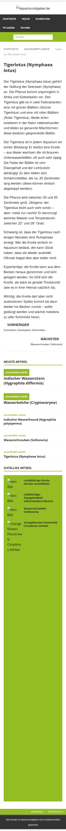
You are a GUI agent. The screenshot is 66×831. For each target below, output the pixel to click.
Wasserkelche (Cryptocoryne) (30, 402)
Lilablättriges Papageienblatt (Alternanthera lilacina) (38, 498)
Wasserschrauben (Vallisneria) (26, 440)
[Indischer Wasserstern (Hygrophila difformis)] (33, 371)
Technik (25, 27)
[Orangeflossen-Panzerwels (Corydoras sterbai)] (14, 659)
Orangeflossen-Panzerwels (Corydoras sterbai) (40, 524)
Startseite (9, 18)
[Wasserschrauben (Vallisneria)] (14, 512)
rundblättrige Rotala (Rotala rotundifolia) (37, 482)
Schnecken (43, 18)
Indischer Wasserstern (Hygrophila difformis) (24, 381)
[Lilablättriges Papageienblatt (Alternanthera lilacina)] (14, 498)
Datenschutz (55, 811)
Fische (26, 18)
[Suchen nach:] (33, 36)
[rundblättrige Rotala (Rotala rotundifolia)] (14, 484)
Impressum (37, 811)
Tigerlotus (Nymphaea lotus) (24, 456)
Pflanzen (9, 27)
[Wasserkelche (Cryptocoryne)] (33, 395)
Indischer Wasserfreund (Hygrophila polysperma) (30, 421)
